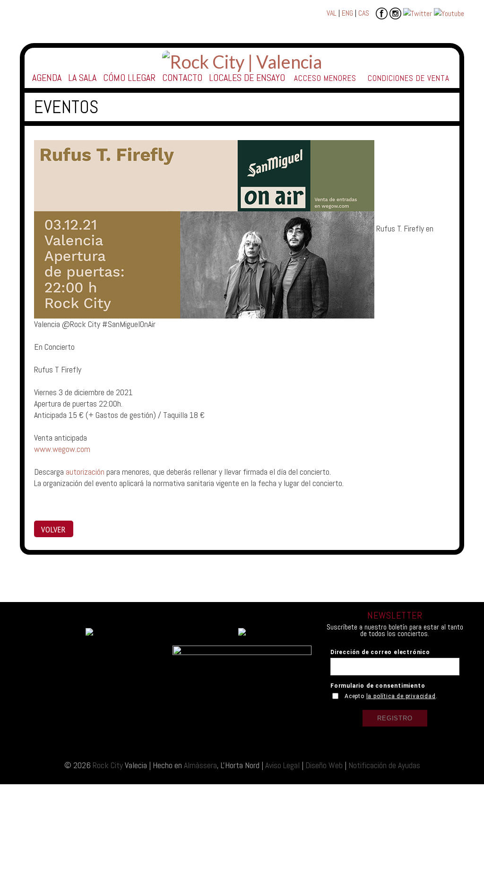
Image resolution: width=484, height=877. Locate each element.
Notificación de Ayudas (384, 765)
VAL (332, 13)
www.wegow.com (62, 448)
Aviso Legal (282, 765)
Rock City (108, 765)
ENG (347, 13)
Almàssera (200, 765)
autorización (85, 471)
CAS (363, 13)
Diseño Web (324, 765)
